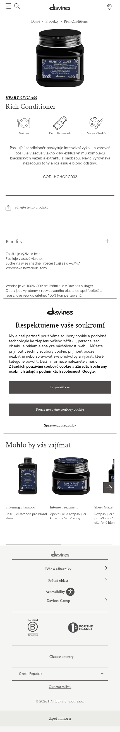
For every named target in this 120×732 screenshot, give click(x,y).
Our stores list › (60, 687)
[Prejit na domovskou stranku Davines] (60, 7)
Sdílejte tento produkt (31, 207)
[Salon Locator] (109, 7)
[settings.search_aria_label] (16, 7)
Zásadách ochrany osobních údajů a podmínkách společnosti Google (58, 369)
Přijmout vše (60, 387)
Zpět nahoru (60, 718)
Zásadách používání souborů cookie (40, 366)
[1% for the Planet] (80, 627)
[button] (8, 7)
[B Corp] (33, 627)
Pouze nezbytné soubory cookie (60, 409)
